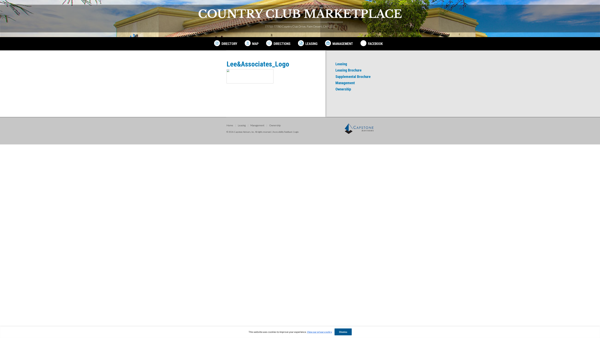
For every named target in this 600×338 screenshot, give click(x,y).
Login (296, 132)
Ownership (343, 89)
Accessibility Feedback (282, 132)
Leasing (311, 44)
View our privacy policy (319, 331)
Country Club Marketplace (300, 14)
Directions (282, 44)
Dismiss (343, 331)
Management (342, 44)
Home (230, 125)
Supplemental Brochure (353, 76)
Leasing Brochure (348, 70)
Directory (229, 44)
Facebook (375, 44)
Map (255, 44)
